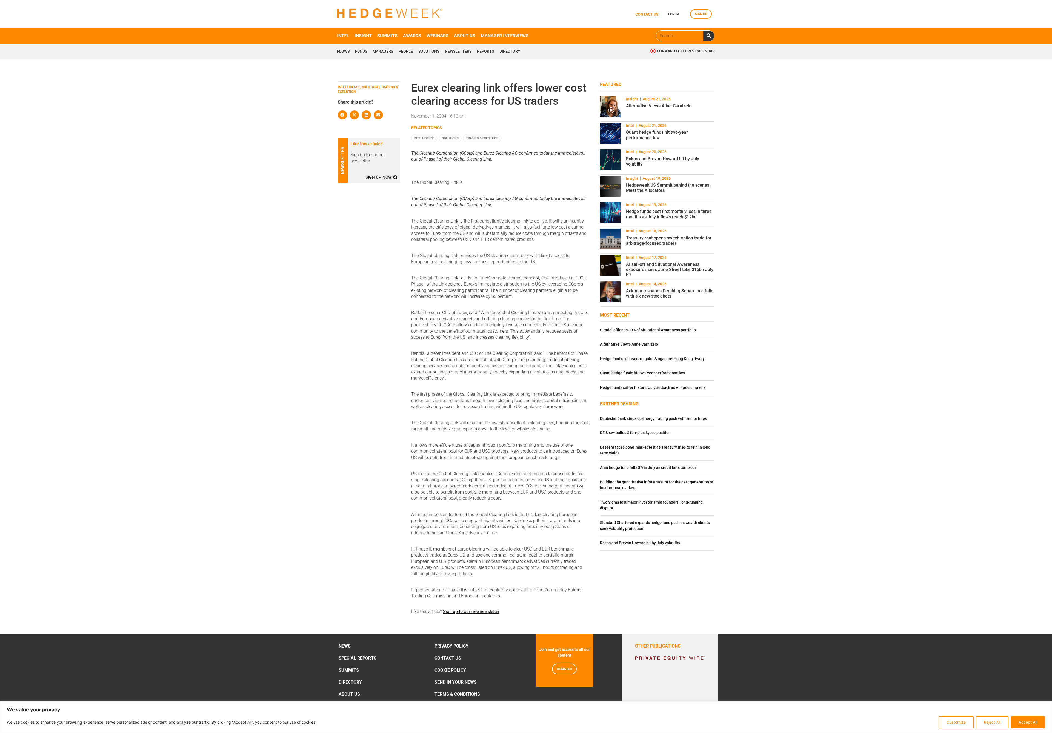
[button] (342, 115)
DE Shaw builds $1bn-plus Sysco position (635, 432)
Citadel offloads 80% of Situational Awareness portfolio (648, 330)
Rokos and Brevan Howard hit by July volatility (640, 543)
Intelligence (424, 138)
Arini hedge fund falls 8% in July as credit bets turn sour (648, 467)
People (406, 51)
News (345, 646)
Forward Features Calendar (686, 51)
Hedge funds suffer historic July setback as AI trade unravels (652, 387)
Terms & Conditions (457, 694)
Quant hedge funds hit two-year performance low (657, 135)
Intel (343, 35)
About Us (349, 694)
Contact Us (447, 658)
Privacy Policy (451, 646)
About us (464, 35)
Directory (509, 51)
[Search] (708, 36)
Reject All (992, 722)
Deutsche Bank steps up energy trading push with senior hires (653, 418)
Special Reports (357, 658)
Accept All (1028, 722)
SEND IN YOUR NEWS (455, 682)
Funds (361, 51)
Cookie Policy (450, 670)
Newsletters (458, 51)
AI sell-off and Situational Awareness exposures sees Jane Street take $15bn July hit (669, 269)
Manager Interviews (504, 35)
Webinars (437, 35)
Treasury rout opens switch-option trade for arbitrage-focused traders (668, 240)
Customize (956, 722)
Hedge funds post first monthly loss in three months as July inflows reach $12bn (669, 214)
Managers (383, 51)
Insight (363, 35)
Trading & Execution (482, 138)
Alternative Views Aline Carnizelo (658, 106)
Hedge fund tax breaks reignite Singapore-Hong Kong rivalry (652, 358)
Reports (485, 51)
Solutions (428, 51)
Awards (412, 35)
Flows (343, 51)
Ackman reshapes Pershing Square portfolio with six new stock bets (669, 293)
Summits (387, 35)
